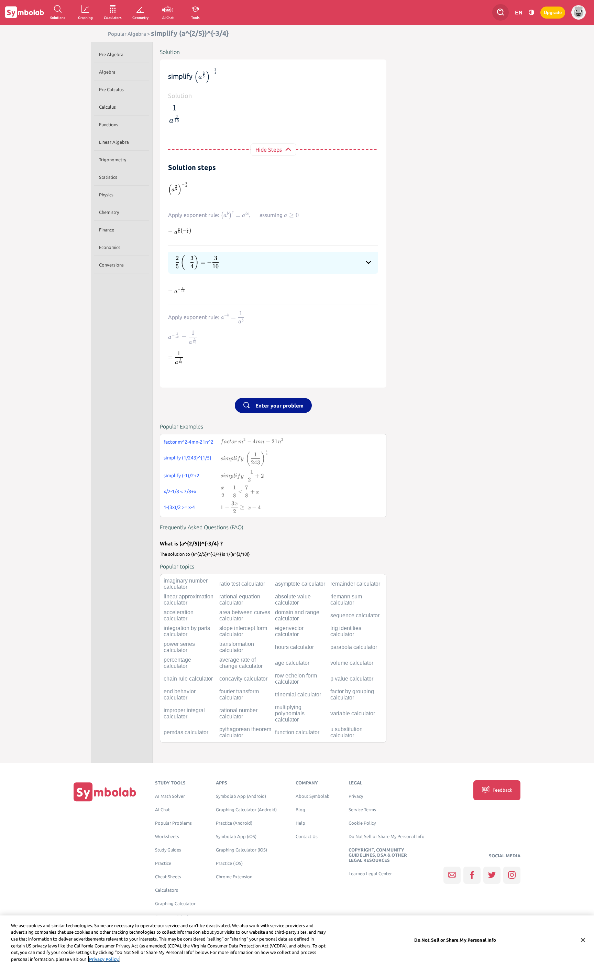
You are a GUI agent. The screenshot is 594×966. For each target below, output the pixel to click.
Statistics (108, 177)
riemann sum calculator (346, 600)
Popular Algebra (127, 34)
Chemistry (109, 212)
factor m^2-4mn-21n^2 (188, 441)
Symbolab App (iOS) (236, 836)
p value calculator (351, 679)
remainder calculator (355, 584)
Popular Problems (173, 823)
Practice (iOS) (229, 863)
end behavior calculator (180, 694)
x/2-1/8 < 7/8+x (180, 491)
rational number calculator (238, 713)
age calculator (292, 663)
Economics (109, 247)
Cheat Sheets (168, 876)
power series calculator (179, 647)
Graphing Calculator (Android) (246, 809)
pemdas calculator (186, 732)
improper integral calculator (184, 713)
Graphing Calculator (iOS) (241, 850)
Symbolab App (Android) (241, 796)
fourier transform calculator (239, 694)
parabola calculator (353, 647)
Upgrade (553, 12)
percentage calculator (177, 663)
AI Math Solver (170, 796)
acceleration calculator (179, 615)
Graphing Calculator (175, 903)
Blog (300, 809)
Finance (106, 229)
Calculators (166, 890)
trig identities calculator (345, 631)
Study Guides (168, 850)
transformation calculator (236, 647)
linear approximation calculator (188, 600)
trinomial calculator (298, 694)
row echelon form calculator (296, 679)
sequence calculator (355, 615)
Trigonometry (112, 159)
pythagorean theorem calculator (245, 732)
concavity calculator (243, 679)
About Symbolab (313, 796)
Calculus (107, 107)
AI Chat (162, 809)
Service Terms (362, 809)
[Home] (105, 791)
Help (300, 823)
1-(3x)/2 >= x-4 (179, 507)
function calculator (297, 732)
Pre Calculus (111, 89)
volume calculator (351, 663)
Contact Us (307, 836)
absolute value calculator (293, 600)
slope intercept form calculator (243, 631)
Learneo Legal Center (370, 873)
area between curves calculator (244, 615)
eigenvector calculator (289, 631)
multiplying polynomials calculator (290, 713)
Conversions (111, 264)
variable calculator (352, 713)
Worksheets (167, 836)
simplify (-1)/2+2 (181, 475)
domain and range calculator (297, 615)
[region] (297, 940)
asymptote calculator (300, 584)
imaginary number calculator (186, 584)
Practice (163, 863)
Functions (108, 124)
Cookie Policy (362, 823)
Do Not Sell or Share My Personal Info (387, 836)
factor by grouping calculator (352, 694)
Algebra (107, 71)
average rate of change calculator (241, 663)
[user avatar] (578, 12)
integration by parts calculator (187, 631)
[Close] (583, 940)
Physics (106, 194)
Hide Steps (268, 149)
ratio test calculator (242, 584)
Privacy (356, 796)
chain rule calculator (188, 679)
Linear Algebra (114, 142)
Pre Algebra (111, 54)
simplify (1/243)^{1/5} (187, 457)
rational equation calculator (239, 600)
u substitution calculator (346, 732)
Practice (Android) (234, 823)
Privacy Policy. (104, 958)
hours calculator (294, 647)
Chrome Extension (234, 876)
